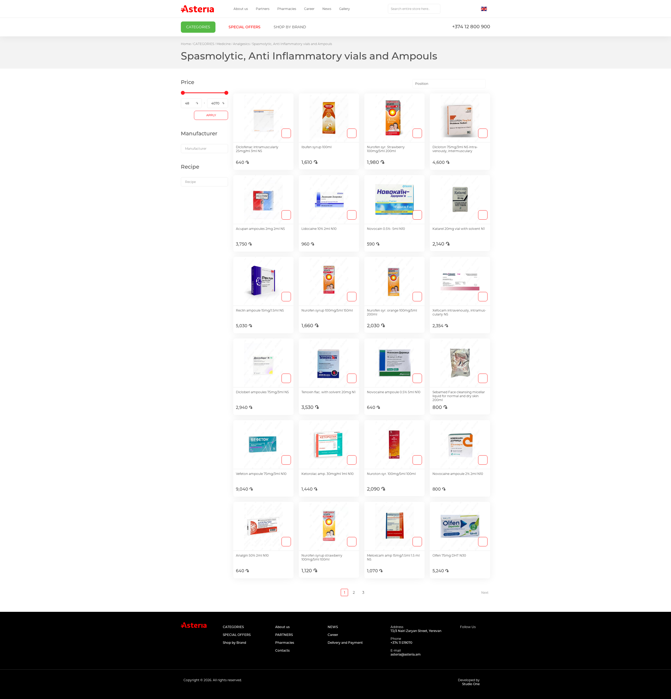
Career (309, 9)
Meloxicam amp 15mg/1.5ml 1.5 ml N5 (393, 557)
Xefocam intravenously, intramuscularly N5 (459, 312)
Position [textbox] (421, 84)
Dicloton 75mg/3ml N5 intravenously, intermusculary (455, 149)
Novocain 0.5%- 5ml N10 (386, 229)
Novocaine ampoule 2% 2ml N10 (457, 474)
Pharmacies (286, 9)
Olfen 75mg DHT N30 (449, 555)
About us (241, 9)
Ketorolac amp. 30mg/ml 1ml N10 (327, 474)
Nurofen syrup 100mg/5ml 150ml (327, 310)
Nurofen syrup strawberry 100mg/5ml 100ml (321, 557)
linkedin (487, 637)
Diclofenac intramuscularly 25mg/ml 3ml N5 (257, 149)
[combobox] (414, 9)
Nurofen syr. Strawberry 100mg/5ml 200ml (386, 149)
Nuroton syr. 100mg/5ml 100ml (391, 474)
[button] (485, 9)
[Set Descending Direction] (490, 84)
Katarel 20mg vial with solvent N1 (458, 229)
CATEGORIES (203, 44)
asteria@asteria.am (406, 654)
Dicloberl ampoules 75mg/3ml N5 (262, 392)
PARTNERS (284, 635)
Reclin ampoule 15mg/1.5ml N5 (260, 310)
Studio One (471, 684)
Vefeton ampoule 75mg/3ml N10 (261, 474)
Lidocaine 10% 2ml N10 (319, 229)
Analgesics (241, 44)
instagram (475, 637)
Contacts (282, 650)
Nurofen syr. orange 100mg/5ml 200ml (392, 312)
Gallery (344, 9)
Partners (262, 9)
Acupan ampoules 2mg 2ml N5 (260, 229)
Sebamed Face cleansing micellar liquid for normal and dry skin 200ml (458, 396)
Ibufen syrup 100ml (316, 147)
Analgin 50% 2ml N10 (252, 555)
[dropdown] (204, 148)
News (326, 9)
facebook (463, 637)
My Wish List (463, 9)
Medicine (224, 44)
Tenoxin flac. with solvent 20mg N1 (328, 392)
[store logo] (197, 8)
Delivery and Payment (345, 643)
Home (186, 44)
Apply (211, 115)
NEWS (333, 627)
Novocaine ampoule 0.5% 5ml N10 (393, 392)
